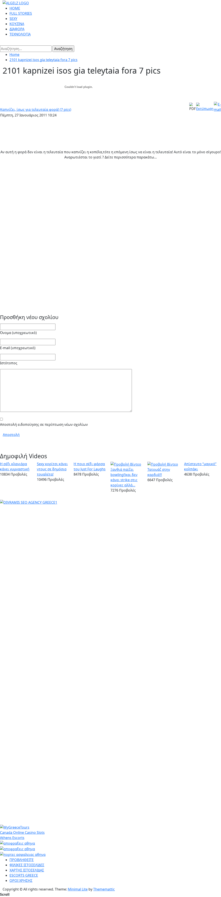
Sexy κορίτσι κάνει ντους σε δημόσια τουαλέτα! (52, 469)
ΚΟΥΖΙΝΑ (16, 23)
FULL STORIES (20, 13)
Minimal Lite (78, 889)
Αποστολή (11, 434)
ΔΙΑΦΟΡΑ (16, 29)
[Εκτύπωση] (204, 106)
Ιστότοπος (8, 363)
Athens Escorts (12, 837)
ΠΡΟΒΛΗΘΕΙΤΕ (21, 859)
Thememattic (104, 889)
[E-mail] (217, 106)
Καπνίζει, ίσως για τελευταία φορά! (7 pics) (35, 109)
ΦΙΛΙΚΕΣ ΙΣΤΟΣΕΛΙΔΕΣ (26, 865)
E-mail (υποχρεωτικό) (17, 347)
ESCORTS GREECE (23, 875)
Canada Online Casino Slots (22, 832)
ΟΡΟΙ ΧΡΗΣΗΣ (20, 880)
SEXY (13, 18)
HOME (14, 8)
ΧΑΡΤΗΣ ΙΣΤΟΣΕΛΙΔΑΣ (26, 870)
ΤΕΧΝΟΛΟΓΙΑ (20, 34)
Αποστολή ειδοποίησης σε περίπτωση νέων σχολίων (44, 424)
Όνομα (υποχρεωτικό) (18, 332)
